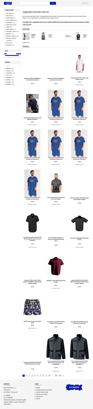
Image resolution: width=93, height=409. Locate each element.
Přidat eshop (85, 3)
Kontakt (38, 387)
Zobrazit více (26, 42)
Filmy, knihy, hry (11, 24)
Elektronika (10, 22)
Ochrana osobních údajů (42, 392)
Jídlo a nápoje (10, 29)
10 (49, 375)
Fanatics (9, 70)
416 (60, 375)
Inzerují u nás (39, 396)
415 (56, 375)
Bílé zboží (9, 15)
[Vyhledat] (53, 3)
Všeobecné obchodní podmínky (44, 390)
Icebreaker (10, 73)
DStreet (9, 80)
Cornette (9, 82)
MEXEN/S (10, 84)
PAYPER (9, 68)
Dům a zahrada (11, 20)
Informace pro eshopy (41, 394)
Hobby (9, 27)
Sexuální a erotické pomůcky (11, 39)
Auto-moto (10, 13)
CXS (8, 75)
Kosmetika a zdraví (12, 31)
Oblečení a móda (12, 36)
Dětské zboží (10, 18)
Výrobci (38, 398)
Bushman (10, 77)
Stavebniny (10, 45)
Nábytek (9, 33)
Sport (9, 42)
